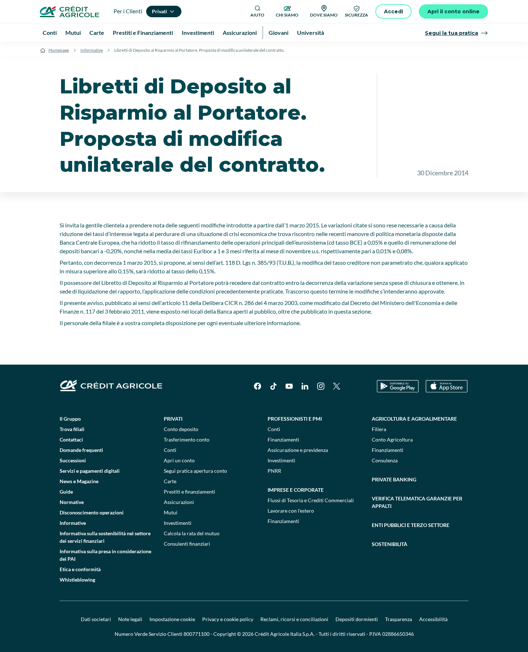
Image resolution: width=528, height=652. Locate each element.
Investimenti (177, 523)
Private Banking (394, 479)
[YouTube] (289, 386)
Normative (72, 502)
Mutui (170, 512)
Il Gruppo (70, 419)
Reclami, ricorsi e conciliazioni (294, 619)
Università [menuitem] (310, 32)
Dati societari (96, 619)
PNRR (274, 471)
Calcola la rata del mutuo (191, 533)
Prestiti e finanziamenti (189, 492)
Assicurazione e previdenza (298, 450)
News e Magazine (79, 481)
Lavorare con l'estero (291, 511)
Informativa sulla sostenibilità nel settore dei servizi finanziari (105, 537)
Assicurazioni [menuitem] (240, 32)
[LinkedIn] (305, 386)
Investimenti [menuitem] (198, 32)
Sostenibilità (389, 544)
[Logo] (69, 11)
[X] (336, 386)
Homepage (58, 50)
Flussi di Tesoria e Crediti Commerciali (311, 500)
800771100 (196, 634)
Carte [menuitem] (96, 32)
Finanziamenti (283, 439)
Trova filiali (72, 429)
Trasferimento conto (186, 439)
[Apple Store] (446, 386)
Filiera (379, 429)
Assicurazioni (179, 502)
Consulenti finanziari (187, 544)
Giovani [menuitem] (278, 32)
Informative (91, 50)
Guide (66, 492)
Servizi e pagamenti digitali (90, 471)
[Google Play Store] (398, 386)
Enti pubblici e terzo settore (410, 525)
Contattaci (71, 439)
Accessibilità (433, 619)
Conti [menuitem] (50, 32)
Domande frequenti (81, 450)
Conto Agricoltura (392, 439)
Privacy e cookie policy (227, 619)
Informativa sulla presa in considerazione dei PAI (105, 555)
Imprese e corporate (296, 490)
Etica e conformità (80, 569)
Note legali (130, 619)
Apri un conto (179, 460)
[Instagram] (321, 386)
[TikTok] (273, 386)
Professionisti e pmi (295, 419)
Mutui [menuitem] (73, 32)
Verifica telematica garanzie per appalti (417, 502)
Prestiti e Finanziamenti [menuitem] (143, 32)
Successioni (73, 460)
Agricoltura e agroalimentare (414, 419)
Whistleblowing (77, 580)
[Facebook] (257, 386)
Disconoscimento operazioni (92, 512)
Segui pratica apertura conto (195, 471)
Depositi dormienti (356, 619)
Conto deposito (181, 429)
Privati (173, 419)
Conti (170, 450)
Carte (170, 481)
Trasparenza (398, 619)
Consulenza (385, 460)
